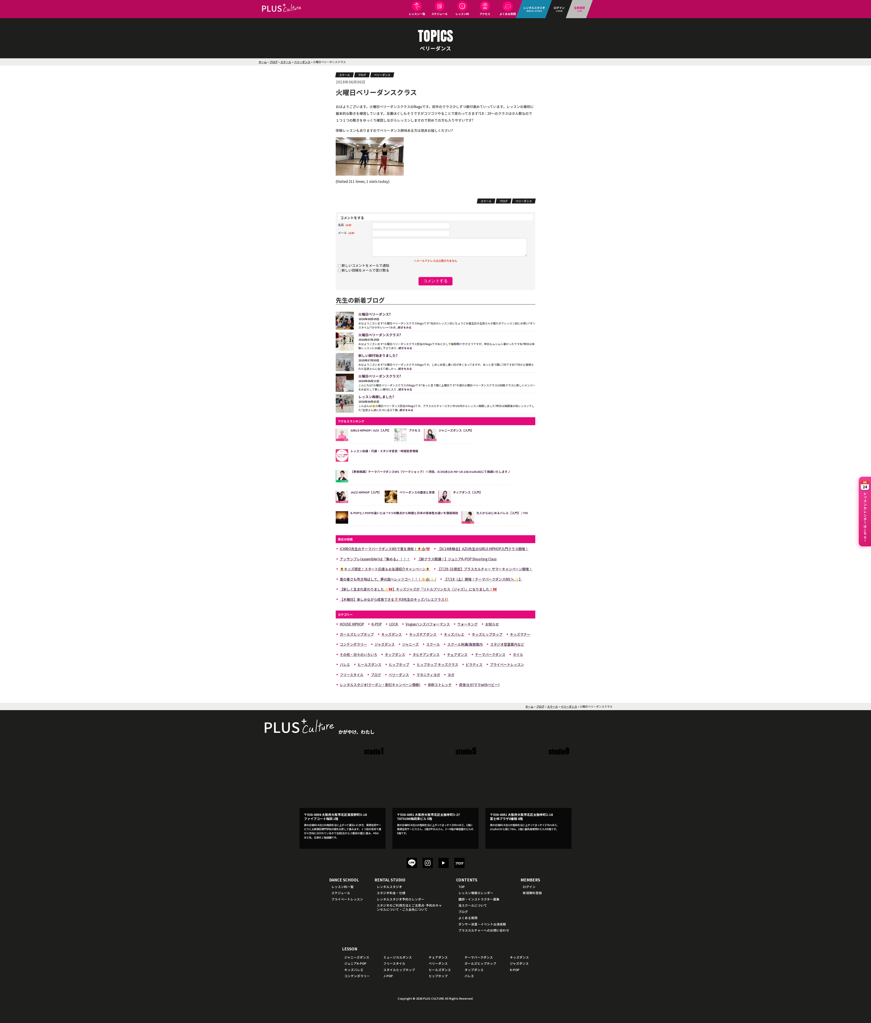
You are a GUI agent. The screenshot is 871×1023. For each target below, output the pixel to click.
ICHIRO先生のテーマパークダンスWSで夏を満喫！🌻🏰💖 (385, 548)
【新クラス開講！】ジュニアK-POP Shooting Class (457, 559)
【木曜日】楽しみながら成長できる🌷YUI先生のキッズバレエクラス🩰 (394, 599)
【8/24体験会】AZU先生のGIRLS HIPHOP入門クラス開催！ (483, 548)
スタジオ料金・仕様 (391, 893)
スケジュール (439, 14)
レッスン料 (462, 14)
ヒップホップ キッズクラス (437, 664)
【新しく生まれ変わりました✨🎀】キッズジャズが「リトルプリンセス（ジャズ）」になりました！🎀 (418, 589)
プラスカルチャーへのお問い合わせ (483, 930)
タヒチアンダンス (426, 654)
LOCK (393, 624)
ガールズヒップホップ (357, 634)
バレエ (345, 664)
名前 (345, 225)
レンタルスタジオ (389, 886)
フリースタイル (351, 674)
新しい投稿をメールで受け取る (365, 270)
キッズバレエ (454, 634)
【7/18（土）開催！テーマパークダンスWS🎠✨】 (483, 579)
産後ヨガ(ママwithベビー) (479, 684)
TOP (461, 886)
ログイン (529, 886)
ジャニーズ (410, 644)
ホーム (263, 62)
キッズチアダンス (422, 634)
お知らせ (492, 624)
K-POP (377, 624)
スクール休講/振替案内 (465, 644)
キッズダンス (391, 634)
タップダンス (395, 654)
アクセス (485, 14)
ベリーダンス (302, 62)
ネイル (518, 654)
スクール (285, 62)
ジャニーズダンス (356, 957)
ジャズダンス (384, 644)
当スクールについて (472, 905)
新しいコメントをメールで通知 (365, 265)
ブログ (273, 62)
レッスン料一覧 (342, 886)
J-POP (388, 976)
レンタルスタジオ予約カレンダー (400, 899)
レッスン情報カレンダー (475, 893)
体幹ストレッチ (440, 684)
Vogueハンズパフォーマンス (428, 624)
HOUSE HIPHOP (352, 624)
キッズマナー (520, 634)
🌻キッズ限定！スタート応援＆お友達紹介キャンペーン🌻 (385, 569)
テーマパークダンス (490, 654)
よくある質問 (507, 14)
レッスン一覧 (417, 14)
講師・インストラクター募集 (478, 899)
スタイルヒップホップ (399, 969)
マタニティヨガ (428, 674)
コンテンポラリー (353, 644)
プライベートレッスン (507, 664)
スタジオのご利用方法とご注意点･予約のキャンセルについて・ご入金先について (409, 907)
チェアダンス (457, 654)
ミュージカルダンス (397, 957)
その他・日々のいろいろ (358, 654)
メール (347, 233)
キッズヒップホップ (487, 634)
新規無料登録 (532, 893)
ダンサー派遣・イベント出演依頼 (482, 924)
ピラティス (474, 664)
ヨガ (451, 674)
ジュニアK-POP (355, 963)
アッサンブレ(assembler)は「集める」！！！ (375, 559)
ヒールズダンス (369, 664)
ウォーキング (467, 624)
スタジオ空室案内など (507, 644)
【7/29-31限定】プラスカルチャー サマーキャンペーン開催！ (484, 569)
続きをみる (404, 327)
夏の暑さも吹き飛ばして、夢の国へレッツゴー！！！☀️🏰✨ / (388, 579)
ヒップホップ (399, 664)
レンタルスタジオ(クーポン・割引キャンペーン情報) (380, 684)
